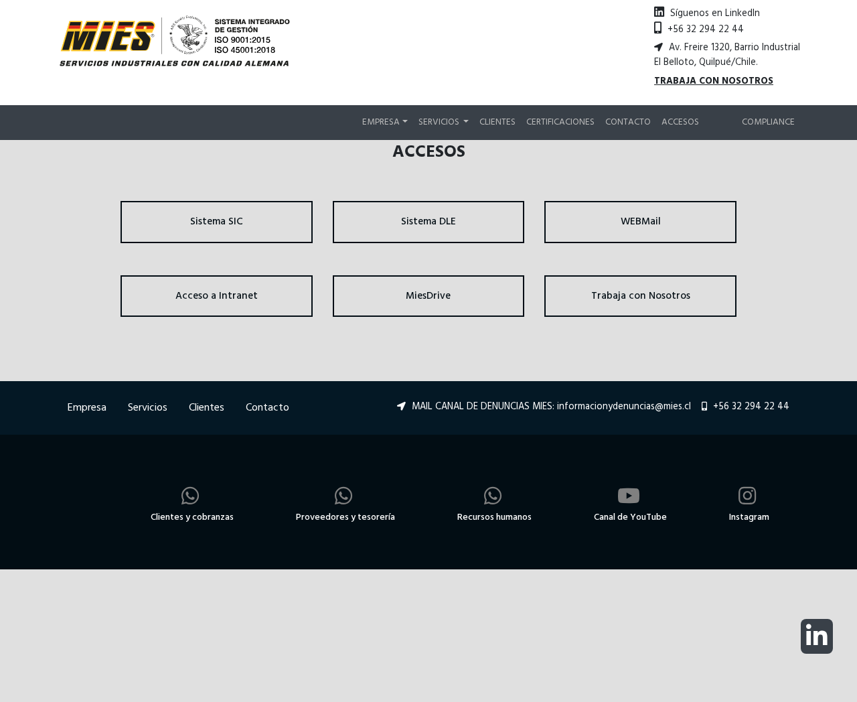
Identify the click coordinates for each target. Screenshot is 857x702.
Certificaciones (560, 122)
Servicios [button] (439, 122)
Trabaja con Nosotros (640, 296)
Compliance (768, 122)
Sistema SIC (216, 222)
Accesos (680, 122)
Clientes (497, 122)
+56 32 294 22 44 (704, 30)
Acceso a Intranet (216, 296)
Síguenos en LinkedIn (714, 13)
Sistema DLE (428, 222)
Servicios (147, 408)
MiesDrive (428, 296)
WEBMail (641, 222)
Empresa (87, 408)
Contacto (628, 122)
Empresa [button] (381, 122)
